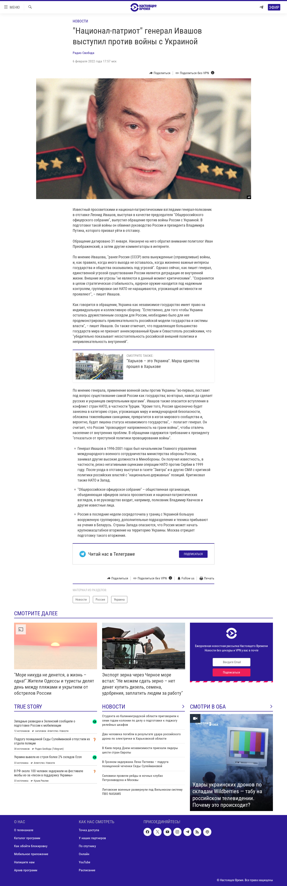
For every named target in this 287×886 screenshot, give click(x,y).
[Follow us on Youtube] (167, 832)
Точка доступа (89, 830)
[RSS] (197, 832)
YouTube (84, 862)
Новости (80, 21)
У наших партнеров (92, 838)
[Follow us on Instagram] (177, 832)
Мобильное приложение (31, 854)
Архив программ (25, 870)
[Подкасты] (207, 832)
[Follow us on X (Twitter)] (157, 832)
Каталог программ (27, 838)
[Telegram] (261, 7)
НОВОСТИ (113, 706)
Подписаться (193, 554)
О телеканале (23, 830)
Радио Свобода (83, 53)
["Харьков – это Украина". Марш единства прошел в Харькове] (99, 366)
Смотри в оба (208, 706)
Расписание (87, 870)
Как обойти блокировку (30, 846)
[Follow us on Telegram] (187, 832)
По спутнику (87, 846)
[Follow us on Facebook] (147, 832)
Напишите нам (24, 862)
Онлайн (84, 854)
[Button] (160, 73)
